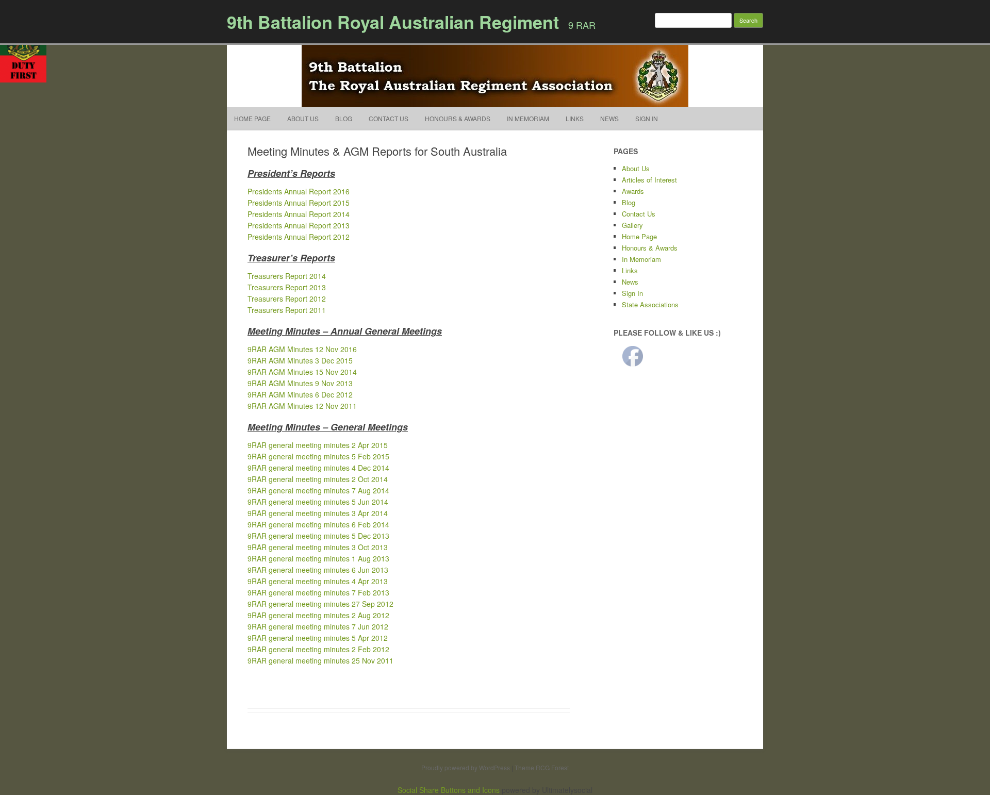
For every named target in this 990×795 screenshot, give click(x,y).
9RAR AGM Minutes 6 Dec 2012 (300, 394)
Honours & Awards (457, 118)
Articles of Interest (649, 180)
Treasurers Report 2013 (287, 287)
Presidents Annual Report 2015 (299, 202)
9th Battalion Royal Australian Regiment (393, 21)
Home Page (252, 118)
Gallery (632, 225)
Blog (343, 118)
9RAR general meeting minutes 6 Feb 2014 (318, 524)
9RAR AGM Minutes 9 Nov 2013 (300, 383)
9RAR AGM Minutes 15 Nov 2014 (302, 372)
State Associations (650, 304)
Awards (633, 191)
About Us (303, 118)
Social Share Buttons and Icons (449, 790)
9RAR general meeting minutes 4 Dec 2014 (318, 467)
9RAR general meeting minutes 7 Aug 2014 (318, 490)
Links (575, 118)
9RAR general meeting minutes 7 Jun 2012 (318, 626)
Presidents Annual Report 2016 (299, 191)
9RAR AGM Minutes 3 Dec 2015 (300, 360)
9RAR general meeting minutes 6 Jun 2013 (318, 570)
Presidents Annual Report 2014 (299, 214)
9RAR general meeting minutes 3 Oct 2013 (318, 547)
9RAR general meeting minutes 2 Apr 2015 (318, 445)
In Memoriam (528, 118)
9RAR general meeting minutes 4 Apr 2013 (318, 581)
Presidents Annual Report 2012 (299, 236)
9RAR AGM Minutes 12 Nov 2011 (302, 406)
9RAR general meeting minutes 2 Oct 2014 (318, 479)
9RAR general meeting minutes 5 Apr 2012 (318, 638)
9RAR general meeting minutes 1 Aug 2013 (318, 558)
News (609, 118)
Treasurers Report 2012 (287, 298)
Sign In (646, 118)
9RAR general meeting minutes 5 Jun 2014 (318, 501)
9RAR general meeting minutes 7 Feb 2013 (318, 592)
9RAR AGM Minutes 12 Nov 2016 (302, 349)
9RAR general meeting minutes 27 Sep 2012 (320, 604)
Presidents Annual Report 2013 (299, 225)
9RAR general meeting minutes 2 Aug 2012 (318, 615)
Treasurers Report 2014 (287, 276)
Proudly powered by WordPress (465, 767)
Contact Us (388, 118)
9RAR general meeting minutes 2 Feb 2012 (318, 649)
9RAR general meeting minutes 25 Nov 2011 (320, 660)
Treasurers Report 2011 (287, 310)
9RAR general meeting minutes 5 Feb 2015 (318, 456)
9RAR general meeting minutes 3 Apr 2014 (318, 513)
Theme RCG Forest (542, 767)
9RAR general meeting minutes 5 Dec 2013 (318, 536)
